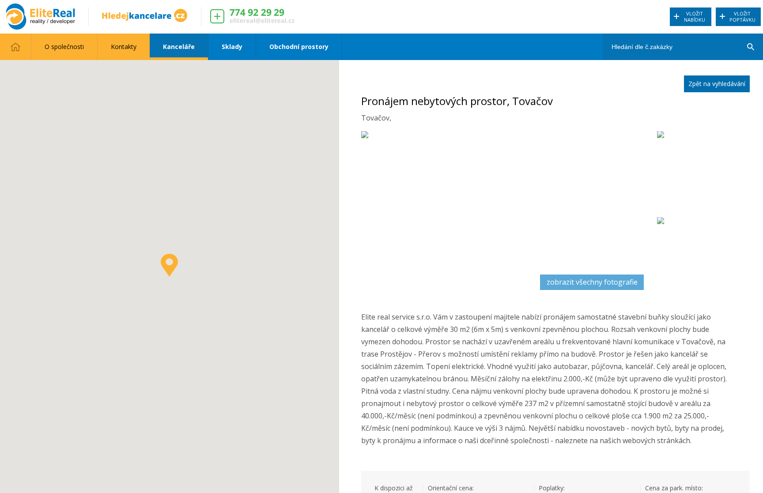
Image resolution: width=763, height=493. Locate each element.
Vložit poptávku (742, 16)
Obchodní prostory (299, 46)
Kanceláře (179, 46)
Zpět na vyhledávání (716, 83)
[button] (169, 265)
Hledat (750, 37)
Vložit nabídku (694, 16)
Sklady (232, 46)
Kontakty (123, 46)
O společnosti (64, 46)
